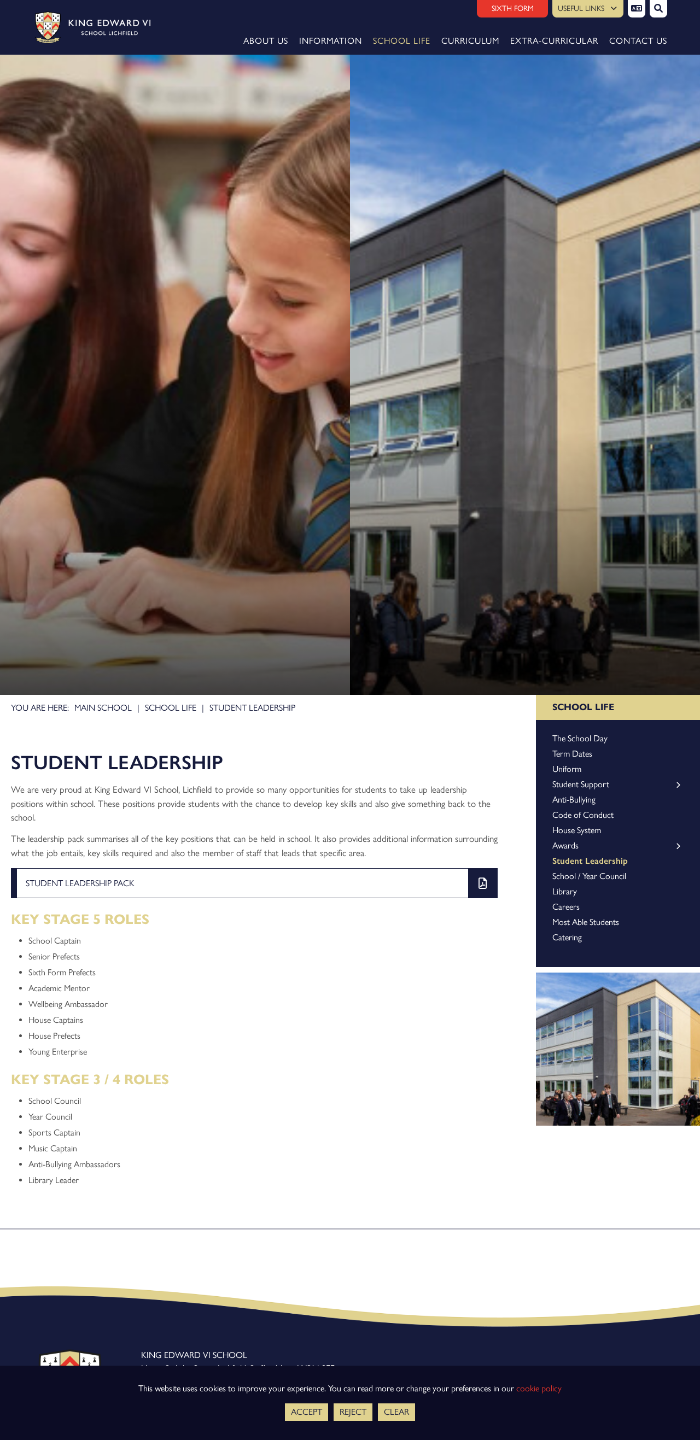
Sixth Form (513, 8)
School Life (170, 708)
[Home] (88, 27)
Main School (103, 708)
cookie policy (539, 1388)
